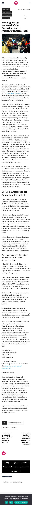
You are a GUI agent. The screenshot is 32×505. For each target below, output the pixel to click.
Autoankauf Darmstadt (14, 93)
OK (6, 502)
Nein (11, 502)
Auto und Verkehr (7, 15)
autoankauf (5, 427)
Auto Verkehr (6, 18)
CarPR (20, 9)
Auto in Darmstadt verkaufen (15, 422)
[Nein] (30, 499)
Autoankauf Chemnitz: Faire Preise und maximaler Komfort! (7, 438)
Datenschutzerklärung (21, 502)
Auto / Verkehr (6, 9)
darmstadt (14, 427)
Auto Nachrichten (7, 12)
